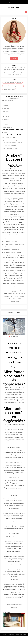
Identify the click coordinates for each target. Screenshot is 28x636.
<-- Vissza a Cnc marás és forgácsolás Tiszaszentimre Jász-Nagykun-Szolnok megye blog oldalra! (14, 606)
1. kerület (9, 290)
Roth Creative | (18, 634)
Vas (13, 74)
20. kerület (16, 299)
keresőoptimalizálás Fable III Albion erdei (11, 238)
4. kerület (23, 290)
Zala (20, 74)
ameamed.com (6, 111)
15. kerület (20, 296)
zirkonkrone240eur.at (7, 100)
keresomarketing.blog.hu (14, 98)
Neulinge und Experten (9, 82)
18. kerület (18, 298)
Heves (9, 71)
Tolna (11, 74)
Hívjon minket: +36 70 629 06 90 (13, 2)
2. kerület (14, 290)
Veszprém (16, 74)
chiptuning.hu (6, 119)
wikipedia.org (6, 124)
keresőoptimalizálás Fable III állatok (10, 249)
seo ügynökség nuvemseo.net (10, 145)
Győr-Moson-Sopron (19, 69)
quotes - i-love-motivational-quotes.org (12, 140)
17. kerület (13, 298)
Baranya (10, 67)
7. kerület (9, 293)
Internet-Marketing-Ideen (9, 89)
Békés (13, 67)
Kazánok (21, 96)
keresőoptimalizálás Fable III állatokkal (11, 236)
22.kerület (11, 301)
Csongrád (10, 69)
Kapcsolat (14, 58)
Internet (5, 86)
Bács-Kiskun (5, 67)
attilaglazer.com (7, 108)
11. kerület (11, 295)
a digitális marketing (13, 49)
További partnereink (7, 127)
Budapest (6, 69)
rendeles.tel (6, 113)
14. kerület (15, 296)
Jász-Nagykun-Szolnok (16, 71)
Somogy (15, 72)
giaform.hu (5, 103)
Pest (12, 72)
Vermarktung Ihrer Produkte (16, 86)
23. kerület (16, 301)
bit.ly (4, 122)
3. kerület (18, 290)
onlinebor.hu (6, 116)
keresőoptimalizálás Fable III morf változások (13, 247)
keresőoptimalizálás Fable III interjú (10, 241)
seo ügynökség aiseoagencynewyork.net (12, 142)
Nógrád (9, 72)
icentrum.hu (6, 132)
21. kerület (21, 299)
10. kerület (23, 293)
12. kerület (16, 295)
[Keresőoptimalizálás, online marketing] (14, 7)
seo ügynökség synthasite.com (10, 148)
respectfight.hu (14, 162)
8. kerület (13, 293)
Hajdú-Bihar (5, 71)
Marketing (19, 82)
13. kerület (10, 296)
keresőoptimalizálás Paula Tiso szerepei (11, 252)
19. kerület (11, 299)
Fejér (14, 69)
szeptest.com (6, 105)
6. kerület (16, 291)
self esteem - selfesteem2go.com (10, 137)
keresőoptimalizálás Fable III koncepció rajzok (13, 244)
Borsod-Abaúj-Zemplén (20, 67)
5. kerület (12, 291)
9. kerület (18, 293)
